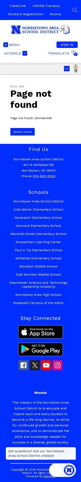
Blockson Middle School (39, 266)
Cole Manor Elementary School (38, 209)
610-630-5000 (44, 176)
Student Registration (25, 14)
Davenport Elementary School (38, 218)
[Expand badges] (67, 68)
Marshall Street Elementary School (38, 234)
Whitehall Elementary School (38, 258)
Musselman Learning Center (38, 242)
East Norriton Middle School (38, 274)
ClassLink (18, 6)
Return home (23, 131)
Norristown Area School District (39, 201)
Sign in (67, 45)
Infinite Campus (46, 6)
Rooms (55, 14)
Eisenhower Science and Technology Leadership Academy (38, 285)
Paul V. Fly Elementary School (38, 250)
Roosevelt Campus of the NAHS (38, 303)
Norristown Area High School (38, 295)
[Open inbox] (56, 470)
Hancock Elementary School (38, 226)
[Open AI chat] (69, 470)
